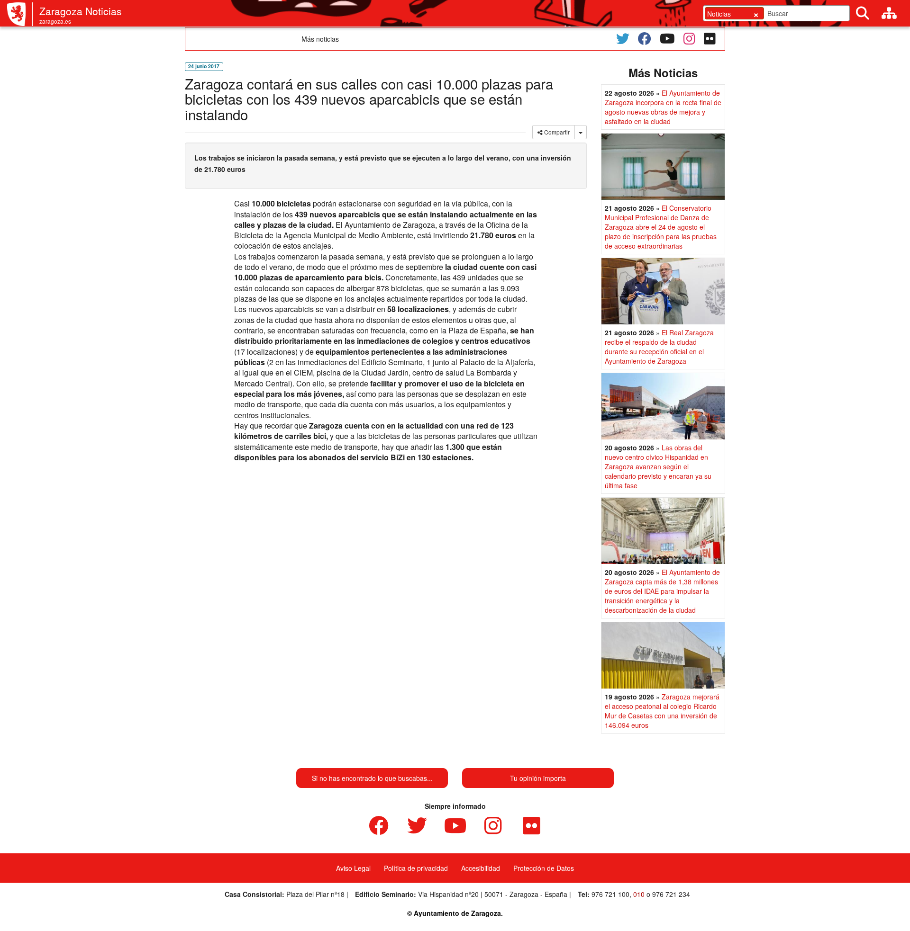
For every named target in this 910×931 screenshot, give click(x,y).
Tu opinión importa (538, 778)
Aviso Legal (353, 868)
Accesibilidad (480, 868)
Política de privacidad (416, 868)
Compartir (556, 132)
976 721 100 (610, 894)
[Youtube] (667, 39)
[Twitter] (622, 39)
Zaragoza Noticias (80, 11)
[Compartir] (580, 132)
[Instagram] (689, 39)
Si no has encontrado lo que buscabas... (372, 778)
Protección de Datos (543, 868)
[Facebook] (644, 39)
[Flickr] (710, 39)
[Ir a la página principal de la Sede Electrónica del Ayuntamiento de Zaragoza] (20, 14)
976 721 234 (671, 894)
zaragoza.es (55, 21)
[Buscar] (862, 13)
